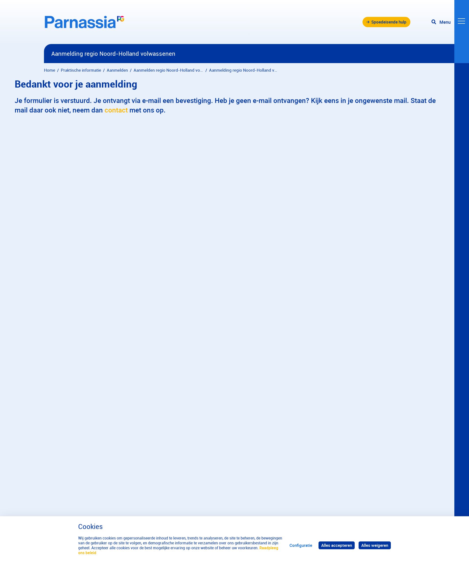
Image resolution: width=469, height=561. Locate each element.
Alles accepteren (336, 545)
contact (116, 109)
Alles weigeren (374, 545)
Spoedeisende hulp (388, 22)
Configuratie (300, 545)
